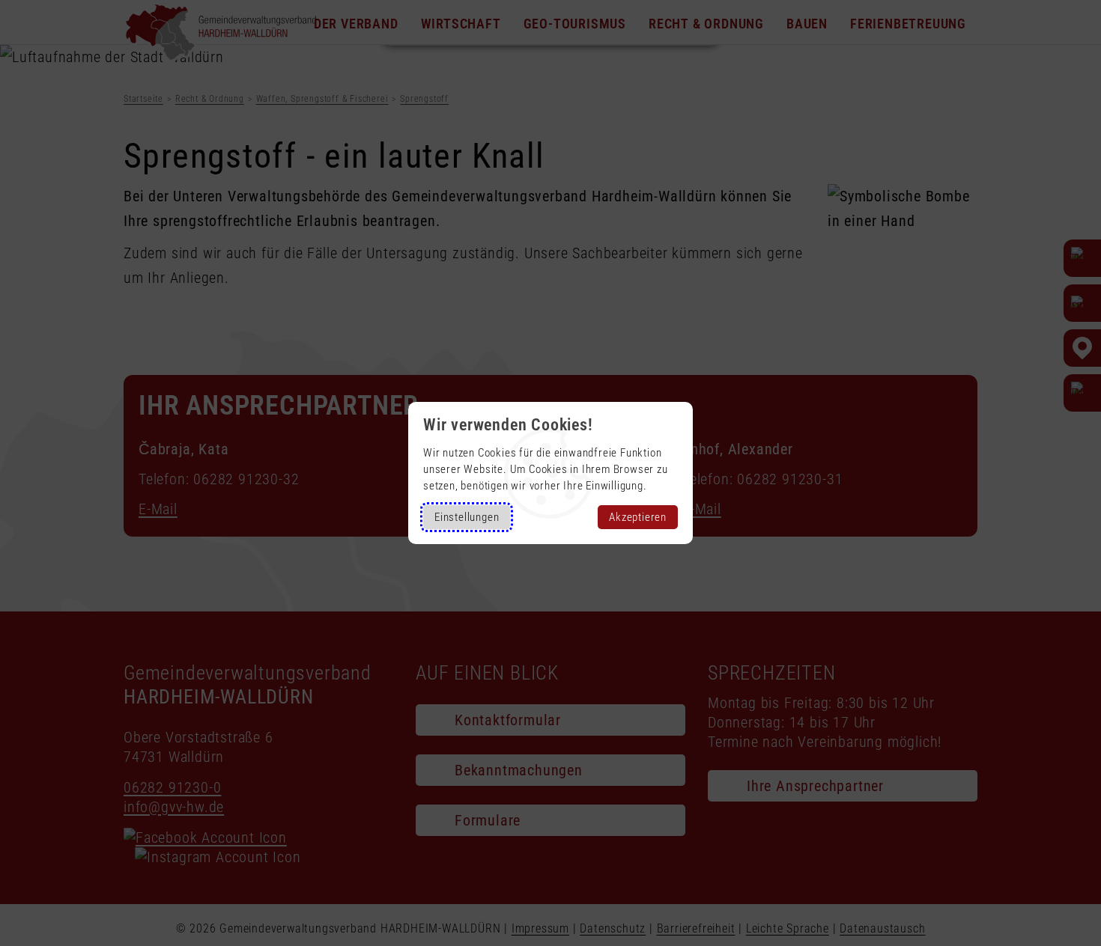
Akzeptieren (638, 517)
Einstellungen (466, 517)
